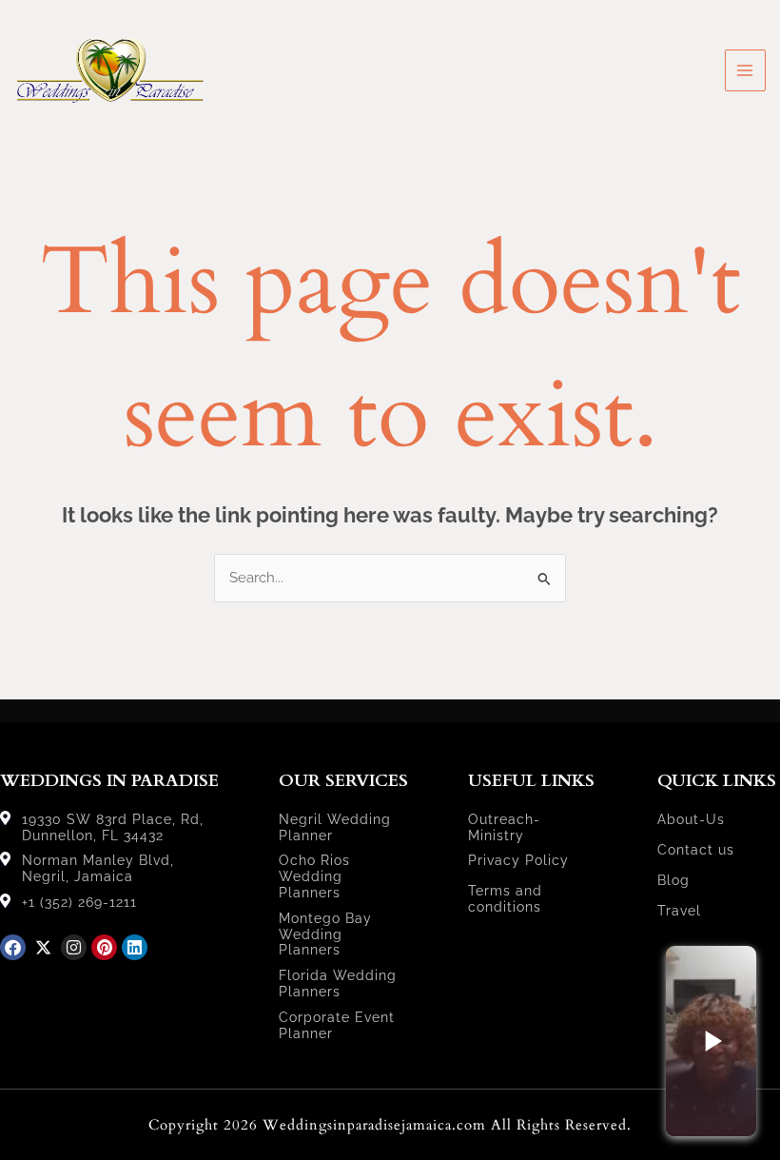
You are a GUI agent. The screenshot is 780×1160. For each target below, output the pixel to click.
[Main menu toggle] (746, 70)
